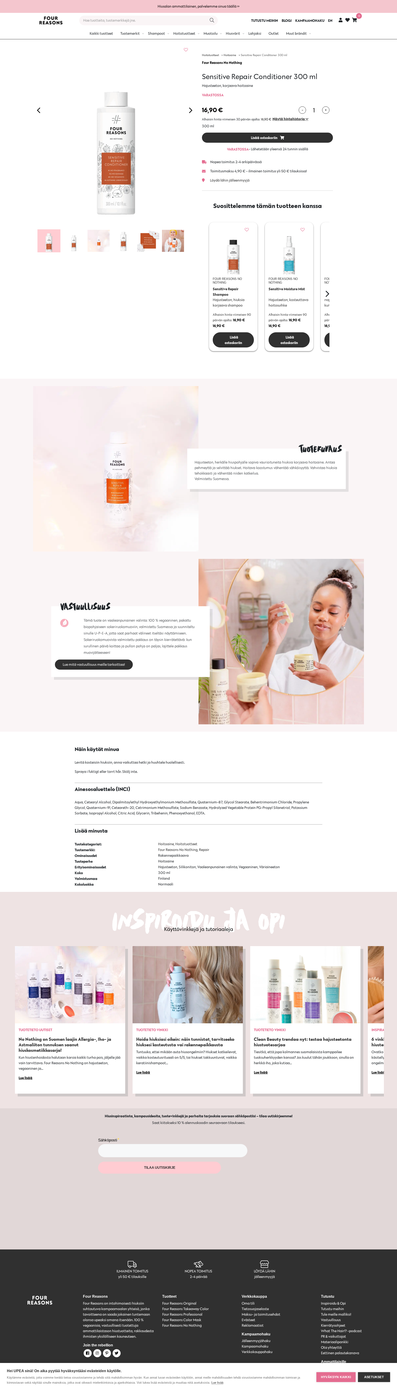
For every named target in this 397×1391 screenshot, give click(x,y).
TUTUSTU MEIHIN (264, 20)
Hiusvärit (233, 33)
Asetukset (374, 1377)
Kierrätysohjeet (333, 1325)
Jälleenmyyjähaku (256, 1341)
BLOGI (287, 20)
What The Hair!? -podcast (341, 1331)
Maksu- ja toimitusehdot (261, 1314)
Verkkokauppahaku (257, 1352)
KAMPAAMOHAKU (309, 20)
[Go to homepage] (51, 20)
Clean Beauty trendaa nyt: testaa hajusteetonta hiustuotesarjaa (303, 1041)
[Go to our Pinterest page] (106, 1354)
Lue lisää (217, 1382)
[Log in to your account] (340, 20)
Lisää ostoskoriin (264, 137)
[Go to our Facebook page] (87, 1354)
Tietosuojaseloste (255, 1309)
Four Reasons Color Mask (181, 1320)
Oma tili (248, 1303)
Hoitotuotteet (184, 33)
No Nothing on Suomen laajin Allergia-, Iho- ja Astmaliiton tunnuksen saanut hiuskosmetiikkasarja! (65, 1044)
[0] (354, 20)
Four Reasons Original (179, 1303)
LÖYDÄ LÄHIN (264, 1271)
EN (330, 20)
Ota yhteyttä (331, 1347)
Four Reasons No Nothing (222, 62)
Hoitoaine (230, 55)
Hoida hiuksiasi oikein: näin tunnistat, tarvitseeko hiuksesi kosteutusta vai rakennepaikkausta (185, 1041)
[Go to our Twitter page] (116, 1354)
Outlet (274, 33)
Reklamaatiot (253, 1325)
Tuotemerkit (130, 33)
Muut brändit (296, 33)
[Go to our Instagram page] (97, 1354)
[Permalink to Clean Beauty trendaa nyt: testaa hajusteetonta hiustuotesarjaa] (305, 984)
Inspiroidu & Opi (333, 1303)
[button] (290, 119)
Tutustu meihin (332, 1309)
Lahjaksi (254, 33)
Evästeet (248, 1320)
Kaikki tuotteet (101, 33)
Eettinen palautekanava (340, 1353)
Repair (204, 850)
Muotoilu (211, 33)
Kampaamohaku (255, 1346)
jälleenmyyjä (264, 1276)
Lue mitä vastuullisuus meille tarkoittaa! (94, 664)
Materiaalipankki (334, 1342)
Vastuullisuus (331, 1320)
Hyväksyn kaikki (336, 1377)
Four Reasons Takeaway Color (185, 1309)
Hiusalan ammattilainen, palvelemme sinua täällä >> (198, 6)
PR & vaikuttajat (333, 1336)
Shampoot (156, 33)
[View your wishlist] (347, 20)
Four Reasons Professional (182, 1314)
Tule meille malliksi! (336, 1314)
